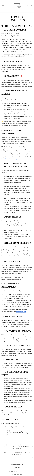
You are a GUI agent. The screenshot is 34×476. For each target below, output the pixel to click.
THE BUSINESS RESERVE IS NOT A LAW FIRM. (16, 453)
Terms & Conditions (17, 464)
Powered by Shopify (17, 474)
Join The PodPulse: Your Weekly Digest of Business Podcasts (16, 446)
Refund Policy (17, 467)
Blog (17, 462)
